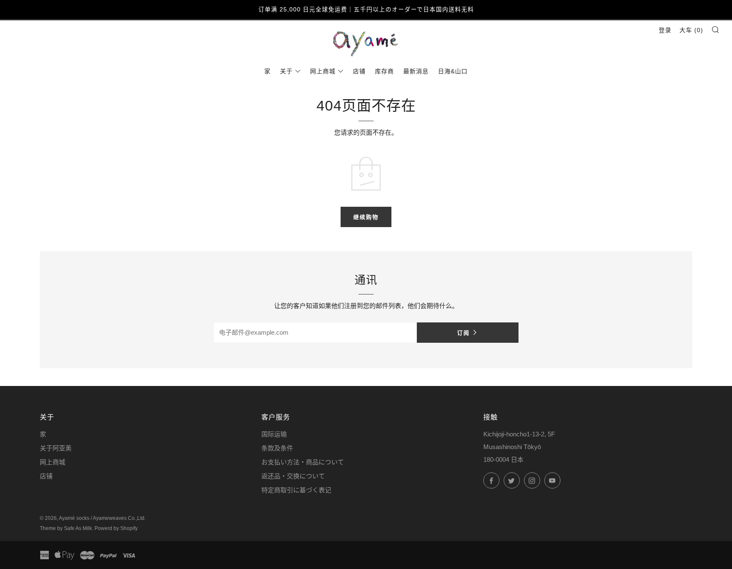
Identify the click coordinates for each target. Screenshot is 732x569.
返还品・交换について (293, 476)
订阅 (463, 332)
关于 (286, 71)
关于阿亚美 (56, 448)
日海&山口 (453, 71)
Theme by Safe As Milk (66, 528)
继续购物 (366, 217)
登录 (665, 30)
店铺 (359, 71)
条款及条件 (277, 448)
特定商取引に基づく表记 (296, 490)
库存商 (384, 71)
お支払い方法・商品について (302, 462)
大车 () (691, 30)
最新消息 (416, 71)
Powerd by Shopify (116, 528)
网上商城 (323, 71)
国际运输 (274, 434)
